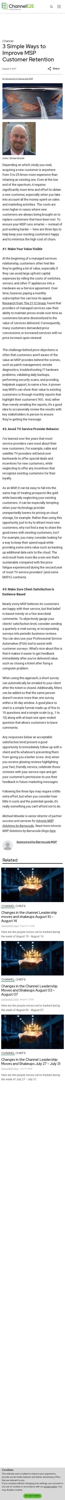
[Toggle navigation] (59, 6)
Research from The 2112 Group (24, 303)
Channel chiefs (13, 906)
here (52, 831)
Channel (7, 41)
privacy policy (50, 1486)
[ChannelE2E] (18, 7)
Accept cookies (32, 1496)
